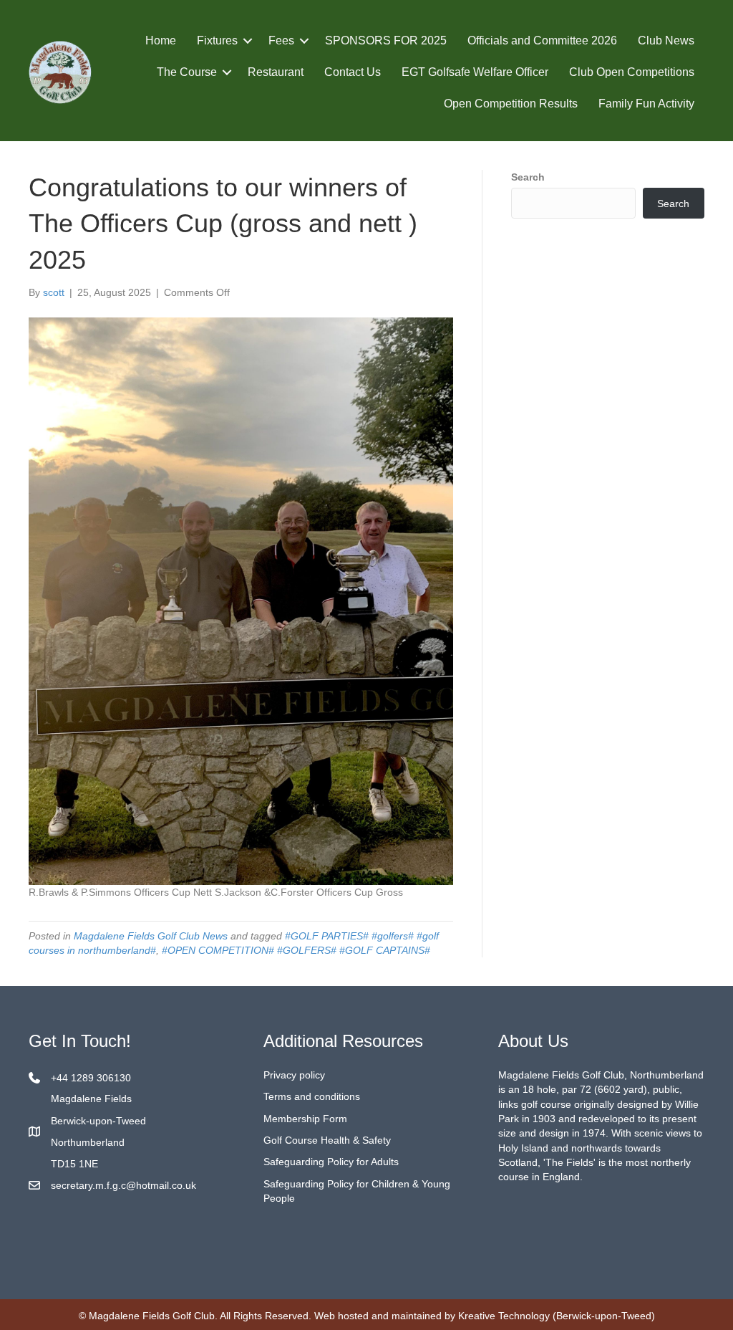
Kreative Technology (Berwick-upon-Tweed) (556, 1315)
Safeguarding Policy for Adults (331, 1161)
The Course (187, 72)
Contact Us (352, 72)
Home (160, 40)
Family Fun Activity (646, 103)
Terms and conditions (311, 1096)
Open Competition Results (511, 103)
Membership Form (305, 1118)
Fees (281, 40)
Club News (666, 40)
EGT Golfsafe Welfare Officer (475, 72)
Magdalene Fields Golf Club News (151, 936)
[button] (248, 41)
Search (528, 177)
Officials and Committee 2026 (542, 40)
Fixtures (217, 40)
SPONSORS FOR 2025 (386, 40)
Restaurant (276, 72)
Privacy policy (294, 1075)
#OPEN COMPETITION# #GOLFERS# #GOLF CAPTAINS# (296, 950)
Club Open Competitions (631, 72)
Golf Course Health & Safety (327, 1140)
